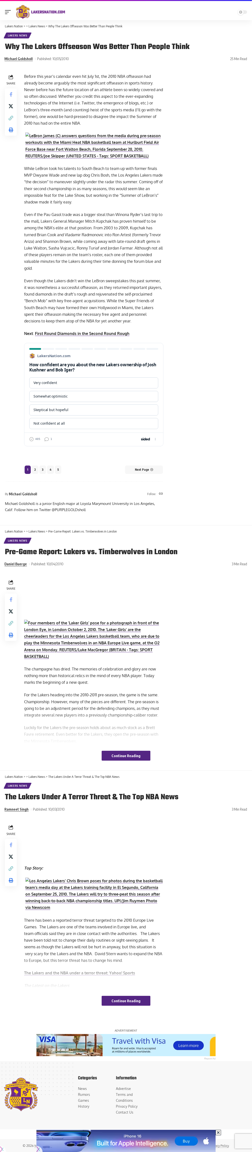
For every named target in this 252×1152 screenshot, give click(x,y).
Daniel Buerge (15, 564)
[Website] (160, 494)
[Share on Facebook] (11, 94)
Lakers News (17, 35)
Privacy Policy (219, 1146)
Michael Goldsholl (18, 58)
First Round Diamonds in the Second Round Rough (82, 333)
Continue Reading (126, 755)
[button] (9, 12)
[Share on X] (11, 106)
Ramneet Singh (16, 809)
